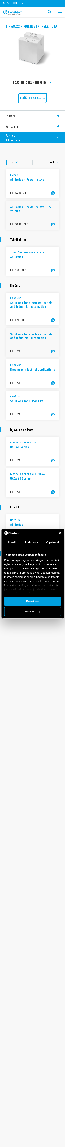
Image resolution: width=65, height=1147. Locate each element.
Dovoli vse (32, 601)
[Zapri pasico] (60, 533)
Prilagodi (30, 611)
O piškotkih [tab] (53, 542)
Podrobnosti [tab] (32, 542)
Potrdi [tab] (12, 542)
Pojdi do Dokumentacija (30, 83)
